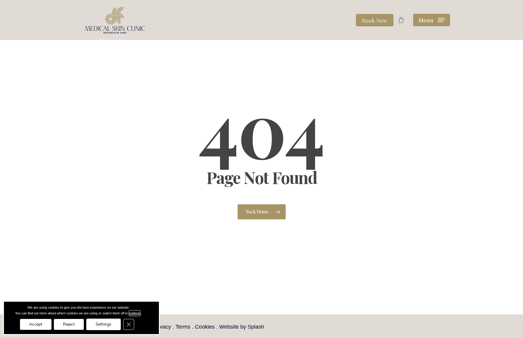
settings (134, 313)
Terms (183, 327)
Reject (69, 324)
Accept (35, 324)
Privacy (162, 327)
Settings (103, 324)
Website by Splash (241, 327)
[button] (431, 20)
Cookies (205, 327)
